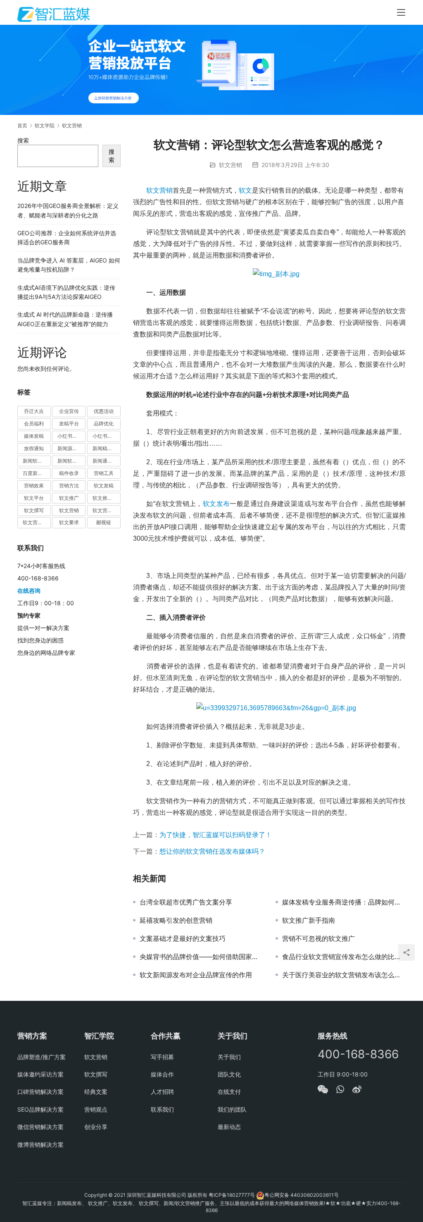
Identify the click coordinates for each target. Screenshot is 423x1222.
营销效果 (34, 485)
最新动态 (229, 1126)
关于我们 (229, 1056)
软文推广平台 (107, 498)
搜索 (23, 140)
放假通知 (34, 448)
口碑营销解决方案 (40, 1091)
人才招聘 (162, 1091)
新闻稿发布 (105, 448)
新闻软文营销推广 (71, 461)
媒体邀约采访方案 (40, 1074)
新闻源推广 (69, 448)
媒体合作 (162, 1074)
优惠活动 (104, 411)
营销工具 (104, 473)
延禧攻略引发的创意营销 (176, 920)
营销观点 (95, 1109)
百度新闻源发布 (37, 473)
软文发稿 (104, 485)
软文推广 (69, 498)
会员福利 (34, 423)
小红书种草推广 (71, 436)
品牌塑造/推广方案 (41, 1056)
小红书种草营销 (107, 436)
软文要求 (69, 522)
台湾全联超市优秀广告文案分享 (186, 902)
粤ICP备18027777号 (232, 1195)
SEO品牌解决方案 (40, 1109)
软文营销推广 (37, 522)
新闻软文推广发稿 (37, 461)
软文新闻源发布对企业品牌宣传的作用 (196, 975)
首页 (22, 125)
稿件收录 (69, 473)
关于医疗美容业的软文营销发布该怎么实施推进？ (344, 975)
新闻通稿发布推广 (107, 461)
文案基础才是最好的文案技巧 (183, 938)
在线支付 (229, 1091)
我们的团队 (232, 1109)
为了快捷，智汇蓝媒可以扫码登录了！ (215, 835)
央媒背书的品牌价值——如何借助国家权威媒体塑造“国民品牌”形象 (201, 956)
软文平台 (34, 498)
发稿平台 (69, 423)
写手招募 (162, 1056)
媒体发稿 (34, 436)
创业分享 (95, 1126)
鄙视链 (103, 522)
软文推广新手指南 (308, 920)
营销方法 (69, 485)
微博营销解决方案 (40, 1144)
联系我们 (162, 1109)
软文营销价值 (107, 510)
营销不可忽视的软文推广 (318, 938)
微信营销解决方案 (40, 1126)
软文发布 (216, 503)
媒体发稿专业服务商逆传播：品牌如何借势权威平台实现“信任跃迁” (344, 902)
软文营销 (230, 164)
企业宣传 (69, 411)
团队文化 (229, 1074)
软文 (245, 190)
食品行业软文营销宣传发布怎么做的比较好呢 (344, 956)
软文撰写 (34, 510)
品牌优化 (104, 423)
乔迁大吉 (34, 411)
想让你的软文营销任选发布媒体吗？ (212, 851)
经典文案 (95, 1091)
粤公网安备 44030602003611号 (301, 1195)
